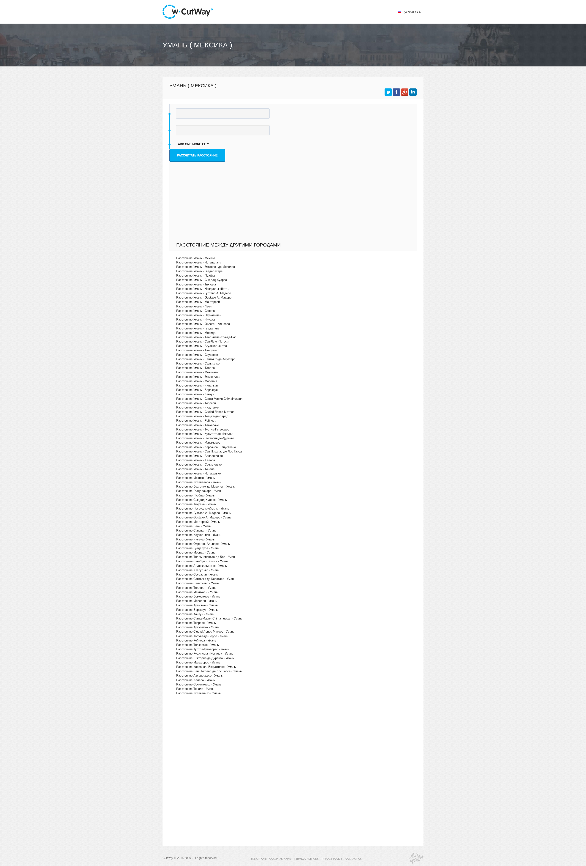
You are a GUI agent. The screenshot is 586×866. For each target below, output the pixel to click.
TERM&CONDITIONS (306, 858)
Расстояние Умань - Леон (194, 306)
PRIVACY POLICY (332, 858)
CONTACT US (353, 858)
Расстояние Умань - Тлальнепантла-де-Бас (206, 337)
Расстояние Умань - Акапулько (197, 350)
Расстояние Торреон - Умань (196, 623)
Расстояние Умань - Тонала (195, 469)
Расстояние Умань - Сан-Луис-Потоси (202, 341)
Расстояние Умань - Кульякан (197, 385)
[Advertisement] (294, 207)
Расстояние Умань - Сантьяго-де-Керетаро (205, 359)
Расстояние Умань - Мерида (195, 332)
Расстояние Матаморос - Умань (198, 662)
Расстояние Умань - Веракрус (197, 390)
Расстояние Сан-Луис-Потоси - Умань (202, 561)
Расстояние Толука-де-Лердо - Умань (202, 636)
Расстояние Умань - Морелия (196, 381)
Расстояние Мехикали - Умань (197, 592)
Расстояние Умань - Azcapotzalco (199, 456)
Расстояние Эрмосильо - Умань (198, 596)
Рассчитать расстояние (197, 155)
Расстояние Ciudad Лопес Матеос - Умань (205, 631)
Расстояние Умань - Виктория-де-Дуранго (205, 438)
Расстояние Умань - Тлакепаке (197, 425)
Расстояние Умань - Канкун (195, 394)
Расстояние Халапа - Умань (195, 680)
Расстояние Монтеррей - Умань (198, 521)
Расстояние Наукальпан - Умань (198, 535)
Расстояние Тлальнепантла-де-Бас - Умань (206, 557)
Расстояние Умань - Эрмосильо (198, 376)
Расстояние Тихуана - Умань (196, 504)
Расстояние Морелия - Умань (196, 601)
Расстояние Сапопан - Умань (196, 530)
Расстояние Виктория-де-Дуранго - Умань (205, 658)
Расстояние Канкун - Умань (195, 614)
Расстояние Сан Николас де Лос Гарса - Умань (209, 671)
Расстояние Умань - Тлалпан (196, 368)
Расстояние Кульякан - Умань (197, 605)
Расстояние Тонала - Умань (195, 689)
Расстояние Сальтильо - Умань (198, 583)
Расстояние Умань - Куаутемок (197, 407)
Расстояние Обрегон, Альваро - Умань (203, 543)
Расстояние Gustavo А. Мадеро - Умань (203, 517)
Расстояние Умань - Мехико (195, 258)
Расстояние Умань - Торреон (196, 403)
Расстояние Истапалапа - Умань (198, 482)
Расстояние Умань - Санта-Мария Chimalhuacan (209, 398)
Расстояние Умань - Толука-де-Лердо (202, 416)
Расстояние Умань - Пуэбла (195, 275)
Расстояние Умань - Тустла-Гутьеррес (202, 429)
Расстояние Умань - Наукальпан (198, 315)
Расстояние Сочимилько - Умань (199, 684)
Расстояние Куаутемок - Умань (197, 627)
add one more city (193, 144)
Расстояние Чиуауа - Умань (195, 539)
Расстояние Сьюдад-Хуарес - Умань (201, 500)
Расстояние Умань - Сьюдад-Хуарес (201, 280)
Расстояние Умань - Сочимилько (199, 464)
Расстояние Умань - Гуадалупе (197, 328)
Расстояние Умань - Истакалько (198, 473)
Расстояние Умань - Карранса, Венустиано (206, 447)
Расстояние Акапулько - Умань (197, 570)
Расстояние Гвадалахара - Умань (199, 491)
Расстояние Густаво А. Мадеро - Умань (203, 513)
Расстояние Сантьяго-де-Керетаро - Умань (205, 579)
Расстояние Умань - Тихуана (196, 284)
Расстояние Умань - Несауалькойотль (202, 288)
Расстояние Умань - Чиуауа (195, 319)
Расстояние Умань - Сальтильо (198, 363)
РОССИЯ (273, 858)
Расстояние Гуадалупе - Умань (197, 548)
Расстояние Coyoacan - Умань (197, 574)
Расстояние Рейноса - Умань (196, 640)
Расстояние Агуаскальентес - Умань (201, 565)
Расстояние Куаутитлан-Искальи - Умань (204, 653)
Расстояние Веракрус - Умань (197, 609)
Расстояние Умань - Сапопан (196, 310)
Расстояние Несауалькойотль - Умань (202, 508)
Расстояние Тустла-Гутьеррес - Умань (202, 649)
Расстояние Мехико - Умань (195, 478)
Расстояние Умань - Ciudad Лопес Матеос (205, 412)
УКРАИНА (285, 858)
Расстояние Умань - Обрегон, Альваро (203, 324)
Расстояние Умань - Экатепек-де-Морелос (205, 267)
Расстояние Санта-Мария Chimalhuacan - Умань (209, 618)
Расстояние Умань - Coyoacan (197, 354)
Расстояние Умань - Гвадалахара (199, 271)
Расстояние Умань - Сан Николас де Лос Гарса (209, 451)
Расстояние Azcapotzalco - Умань (199, 675)
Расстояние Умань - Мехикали (197, 372)
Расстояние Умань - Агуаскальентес (201, 346)
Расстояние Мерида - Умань (195, 552)
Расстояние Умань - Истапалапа (198, 262)
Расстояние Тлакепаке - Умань (197, 645)
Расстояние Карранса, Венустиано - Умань (206, 667)
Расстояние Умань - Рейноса (196, 420)
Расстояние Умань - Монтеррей (198, 302)
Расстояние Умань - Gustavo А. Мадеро (203, 297)
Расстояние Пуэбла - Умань (195, 495)
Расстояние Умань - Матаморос (198, 442)
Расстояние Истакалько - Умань (198, 693)
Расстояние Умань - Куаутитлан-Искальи (204, 434)
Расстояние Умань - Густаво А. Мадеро (203, 293)
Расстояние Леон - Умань (194, 526)
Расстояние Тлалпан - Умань (196, 587)
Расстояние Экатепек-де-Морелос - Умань (205, 486)
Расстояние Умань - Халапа (195, 460)
